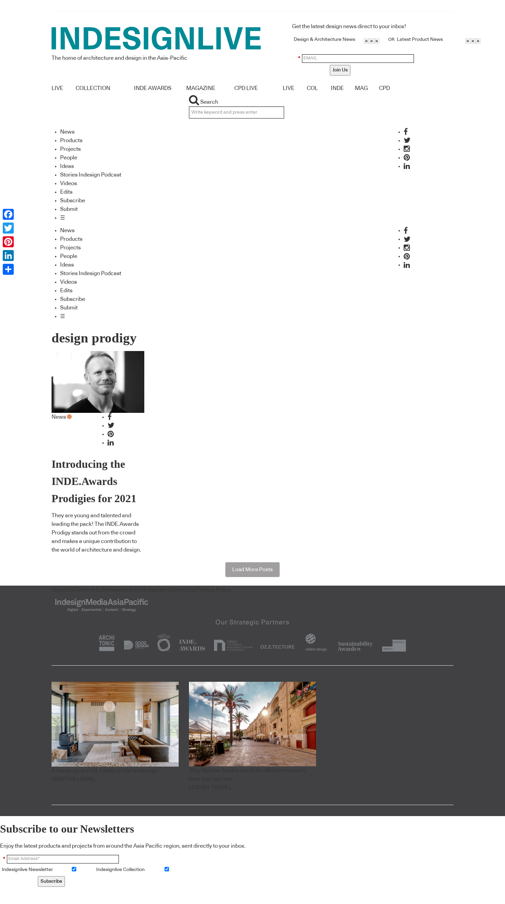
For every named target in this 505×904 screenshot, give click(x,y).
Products (71, 140)
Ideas (67, 166)
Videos (68, 183)
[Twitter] (8, 228)
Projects (70, 149)
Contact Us (181, 589)
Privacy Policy (213, 589)
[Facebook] (8, 214)
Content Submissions (101, 589)
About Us (63, 589)
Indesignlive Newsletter (27, 869)
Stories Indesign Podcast (90, 175)
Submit (69, 209)
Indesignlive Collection (120, 869)
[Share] (8, 269)
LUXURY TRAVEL (210, 787)
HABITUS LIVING (73, 779)
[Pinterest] (8, 242)
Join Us (340, 70)
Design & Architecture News (324, 39)
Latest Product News (420, 39)
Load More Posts (252, 569)
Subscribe (72, 200)
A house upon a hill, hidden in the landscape (105, 770)
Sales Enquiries (147, 589)
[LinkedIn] (8, 255)
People (68, 157)
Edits (66, 192)
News (67, 132)
